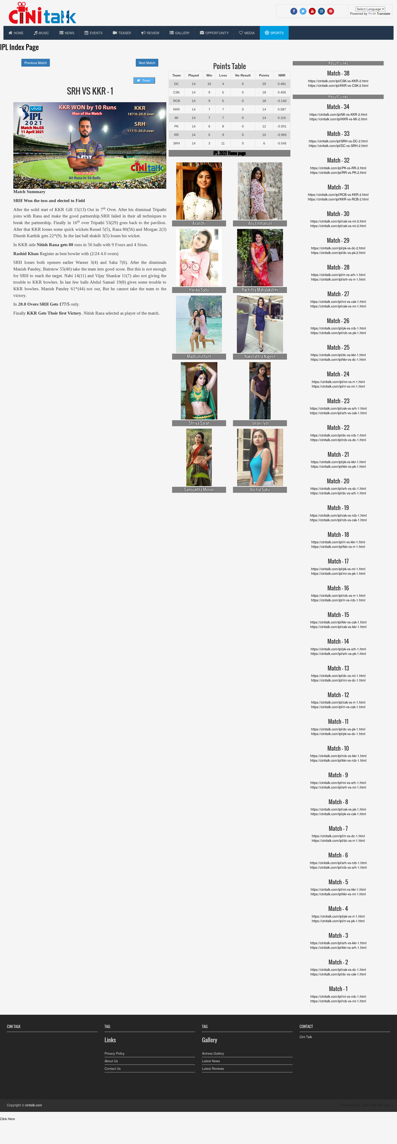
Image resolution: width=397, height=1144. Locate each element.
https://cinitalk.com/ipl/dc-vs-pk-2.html (338, 252)
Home (18, 33)
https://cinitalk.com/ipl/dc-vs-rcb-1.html (338, 435)
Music (44, 33)
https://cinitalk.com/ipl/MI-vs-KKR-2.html (338, 114)
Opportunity (217, 33)
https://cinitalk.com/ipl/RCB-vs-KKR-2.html (338, 194)
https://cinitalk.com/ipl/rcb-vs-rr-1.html (338, 595)
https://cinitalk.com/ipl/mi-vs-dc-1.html (338, 680)
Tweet (146, 80)
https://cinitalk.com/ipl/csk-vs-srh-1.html (338, 408)
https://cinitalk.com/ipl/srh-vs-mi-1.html (338, 787)
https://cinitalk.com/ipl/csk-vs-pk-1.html (338, 809)
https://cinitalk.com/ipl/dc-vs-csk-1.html (338, 974)
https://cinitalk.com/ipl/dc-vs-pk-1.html (338, 729)
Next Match (147, 62)
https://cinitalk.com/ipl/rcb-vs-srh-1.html (338, 867)
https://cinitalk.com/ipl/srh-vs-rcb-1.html (338, 862)
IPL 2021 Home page (229, 153)
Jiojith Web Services (375, 1105)
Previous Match (35, 62)
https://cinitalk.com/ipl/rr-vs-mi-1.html (338, 386)
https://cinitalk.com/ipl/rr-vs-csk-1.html (338, 706)
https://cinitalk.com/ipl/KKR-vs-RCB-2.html (338, 199)
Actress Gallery (213, 1053)
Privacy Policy (115, 1053)
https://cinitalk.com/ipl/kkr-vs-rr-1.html (338, 546)
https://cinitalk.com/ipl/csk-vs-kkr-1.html (338, 626)
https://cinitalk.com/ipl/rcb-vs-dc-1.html (338, 439)
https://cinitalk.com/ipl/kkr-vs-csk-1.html (338, 622)
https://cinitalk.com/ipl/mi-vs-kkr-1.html (338, 889)
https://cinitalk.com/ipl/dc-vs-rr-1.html (338, 840)
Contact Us (113, 1068)
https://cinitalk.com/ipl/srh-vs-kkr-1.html (338, 943)
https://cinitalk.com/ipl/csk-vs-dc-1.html (338, 969)
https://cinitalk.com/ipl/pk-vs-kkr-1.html (338, 461)
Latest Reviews (213, 1068)
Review (153, 33)
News (69, 33)
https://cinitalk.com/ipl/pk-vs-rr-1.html (338, 916)
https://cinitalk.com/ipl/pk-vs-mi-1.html (338, 568)
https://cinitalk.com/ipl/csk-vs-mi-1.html (338, 306)
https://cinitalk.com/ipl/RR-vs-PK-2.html (338, 172)
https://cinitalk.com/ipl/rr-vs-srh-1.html (338, 274)
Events (96, 33)
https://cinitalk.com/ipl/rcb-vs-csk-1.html (338, 520)
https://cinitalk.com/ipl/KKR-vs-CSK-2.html (338, 85)
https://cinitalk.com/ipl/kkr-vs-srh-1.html (338, 947)
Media (249, 33)
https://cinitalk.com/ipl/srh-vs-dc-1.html (338, 488)
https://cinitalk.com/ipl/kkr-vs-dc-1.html (338, 359)
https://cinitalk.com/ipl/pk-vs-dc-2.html (338, 248)
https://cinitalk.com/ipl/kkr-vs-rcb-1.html (338, 760)
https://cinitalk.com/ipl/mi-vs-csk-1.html (338, 301)
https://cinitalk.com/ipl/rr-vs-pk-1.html (338, 921)
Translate (383, 13)
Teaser (124, 33)
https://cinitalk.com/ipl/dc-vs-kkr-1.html (338, 354)
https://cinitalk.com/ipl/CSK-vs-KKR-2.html (338, 81)
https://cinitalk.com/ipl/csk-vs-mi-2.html (338, 221)
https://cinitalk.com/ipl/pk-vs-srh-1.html (338, 649)
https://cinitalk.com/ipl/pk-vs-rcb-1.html (338, 328)
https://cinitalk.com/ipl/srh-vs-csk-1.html (338, 413)
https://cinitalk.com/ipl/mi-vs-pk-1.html (338, 573)
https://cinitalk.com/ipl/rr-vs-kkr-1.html (338, 542)
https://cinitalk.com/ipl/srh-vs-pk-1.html (338, 653)
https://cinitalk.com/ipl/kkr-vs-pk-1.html (338, 466)
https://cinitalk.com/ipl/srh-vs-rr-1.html (338, 279)
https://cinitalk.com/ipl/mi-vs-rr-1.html (338, 381)
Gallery (182, 33)
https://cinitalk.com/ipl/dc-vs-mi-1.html (338, 675)
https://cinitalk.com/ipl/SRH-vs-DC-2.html (338, 141)
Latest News (211, 1061)
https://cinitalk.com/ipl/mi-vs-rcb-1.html (338, 996)
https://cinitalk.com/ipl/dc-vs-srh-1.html (338, 493)
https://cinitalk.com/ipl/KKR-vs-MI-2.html (338, 119)
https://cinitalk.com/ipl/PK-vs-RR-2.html (338, 168)
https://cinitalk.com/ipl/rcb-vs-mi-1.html (338, 1001)
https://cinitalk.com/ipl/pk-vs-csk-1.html (338, 814)
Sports (277, 33)
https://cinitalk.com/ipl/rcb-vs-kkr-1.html (338, 755)
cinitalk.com (33, 1105)
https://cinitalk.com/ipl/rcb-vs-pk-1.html (338, 332)
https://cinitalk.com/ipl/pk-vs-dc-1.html (338, 733)
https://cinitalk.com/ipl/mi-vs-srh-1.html (338, 782)
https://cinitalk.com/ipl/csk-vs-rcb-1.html (338, 515)
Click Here (7, 1118)
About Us (111, 1061)
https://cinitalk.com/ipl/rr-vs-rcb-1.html (338, 600)
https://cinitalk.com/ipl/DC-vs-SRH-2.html (338, 145)
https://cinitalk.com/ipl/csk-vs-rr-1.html (338, 702)
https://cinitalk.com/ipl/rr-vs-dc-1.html (338, 836)
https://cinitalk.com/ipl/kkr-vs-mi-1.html (338, 894)
